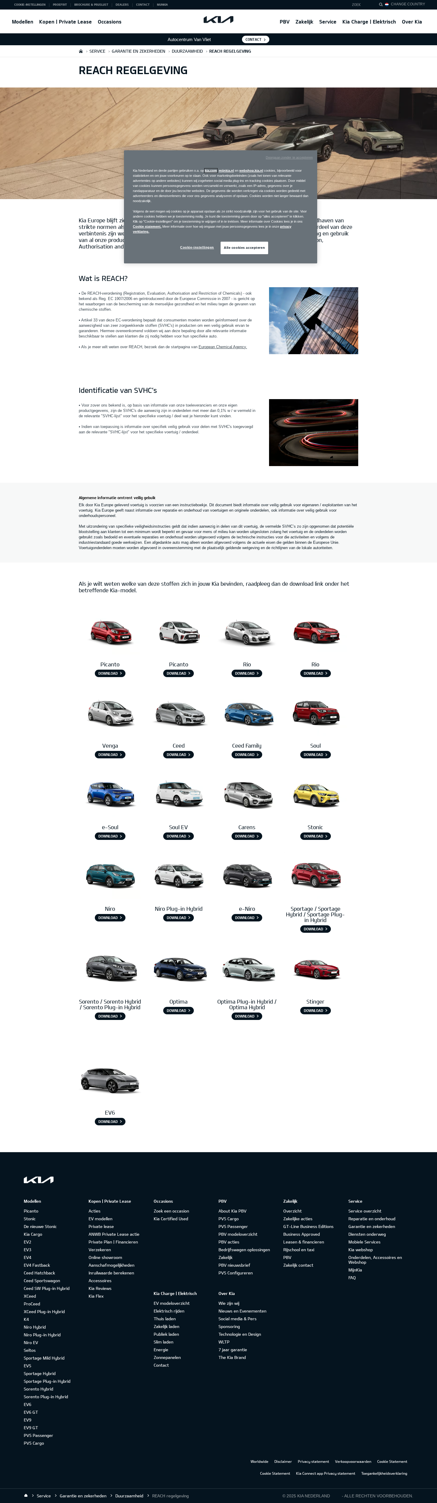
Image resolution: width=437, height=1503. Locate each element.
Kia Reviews (100, 1288)
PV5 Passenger (38, 1435)
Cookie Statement (392, 1461)
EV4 (27, 1257)
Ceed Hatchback (39, 1272)
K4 (26, 1319)
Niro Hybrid (35, 1326)
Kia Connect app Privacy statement (325, 1473)
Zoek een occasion (171, 1210)
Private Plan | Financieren (113, 1241)
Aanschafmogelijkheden (111, 1265)
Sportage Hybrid (40, 1373)
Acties (94, 1210)
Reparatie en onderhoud (371, 1218)
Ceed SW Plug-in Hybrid (47, 1288)
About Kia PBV (232, 1210)
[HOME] (81, 51)
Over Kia (412, 21)
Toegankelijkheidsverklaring (384, 1473)
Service (328, 21)
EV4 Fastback (37, 1265)
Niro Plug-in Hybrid (42, 1334)
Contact (254, 39)
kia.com (211, 170)
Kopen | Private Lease (65, 21)
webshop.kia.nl (251, 170)
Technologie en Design (239, 1334)
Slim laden (163, 1341)
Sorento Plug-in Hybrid (46, 1396)
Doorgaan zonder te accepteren (289, 157)
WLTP (223, 1341)
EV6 (27, 1404)
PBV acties (228, 1241)
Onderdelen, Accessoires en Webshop (375, 1260)
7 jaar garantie (232, 1349)
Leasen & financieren (303, 1241)
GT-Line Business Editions (308, 1226)
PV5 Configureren (235, 1272)
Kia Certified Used (171, 1218)
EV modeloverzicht (172, 1303)
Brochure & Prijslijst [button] (91, 4)
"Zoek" (382, 5)
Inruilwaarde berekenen (111, 1272)
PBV (285, 21)
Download (108, 673)
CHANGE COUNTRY (408, 4)
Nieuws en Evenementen (242, 1310)
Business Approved (301, 1234)
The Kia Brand (232, 1357)
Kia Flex (96, 1296)
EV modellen (100, 1218)
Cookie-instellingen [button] (29, 4)
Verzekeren (100, 1249)
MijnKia (355, 1269)
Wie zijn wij (228, 1303)
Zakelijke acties (297, 1218)
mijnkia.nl (226, 170)
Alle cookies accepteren (244, 247)
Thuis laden (165, 1318)
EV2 (27, 1241)
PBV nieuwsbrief (234, 1265)
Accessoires (100, 1280)
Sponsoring (229, 1326)
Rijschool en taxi (298, 1249)
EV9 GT (31, 1427)
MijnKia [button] (162, 4)
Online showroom (105, 1257)
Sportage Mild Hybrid (44, 1357)
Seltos (30, 1350)
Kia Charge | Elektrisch (369, 21)
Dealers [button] (122, 4)
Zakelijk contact (298, 1265)
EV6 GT (31, 1412)
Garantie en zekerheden (371, 1226)
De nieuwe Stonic (40, 1226)
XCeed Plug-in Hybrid (44, 1311)
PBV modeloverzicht (237, 1234)
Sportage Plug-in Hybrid (47, 1381)
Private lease (101, 1226)
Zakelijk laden (166, 1326)
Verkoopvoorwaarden (353, 1461)
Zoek (356, 4)
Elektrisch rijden (169, 1310)
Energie (161, 1349)
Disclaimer (283, 1461)
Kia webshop (360, 1249)
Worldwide (259, 1461)
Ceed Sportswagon (42, 1280)
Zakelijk (304, 21)
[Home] (26, 1495)
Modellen (22, 21)
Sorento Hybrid (38, 1388)
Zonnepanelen (167, 1357)
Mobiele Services (364, 1241)
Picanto (31, 1210)
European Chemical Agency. (223, 347)
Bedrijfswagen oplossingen (244, 1249)
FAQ (352, 1277)
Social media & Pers (237, 1318)
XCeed (30, 1296)
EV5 (27, 1365)
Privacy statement (313, 1461)
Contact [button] (143, 4)
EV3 (27, 1249)
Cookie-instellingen (197, 247)
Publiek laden (166, 1334)
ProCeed (32, 1303)
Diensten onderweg (367, 1234)
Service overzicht (364, 1210)
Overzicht (292, 1210)
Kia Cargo (33, 1234)
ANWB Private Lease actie (114, 1234)
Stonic (30, 1218)
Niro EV (31, 1342)
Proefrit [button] (60, 4)
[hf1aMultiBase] (110, 631)
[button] (360, 5)
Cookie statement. (147, 226)
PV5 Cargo (34, 1443)
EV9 (27, 1419)
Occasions (110, 21)
